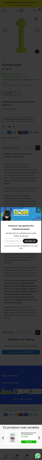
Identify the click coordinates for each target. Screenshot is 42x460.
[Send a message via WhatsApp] (38, 456)
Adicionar (29, 442)
